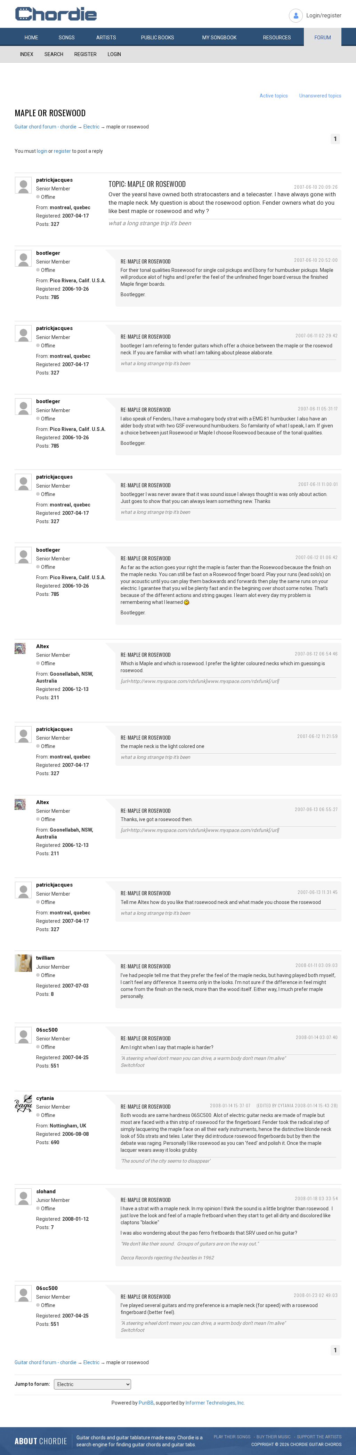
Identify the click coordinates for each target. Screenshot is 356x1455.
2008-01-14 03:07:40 (317, 1037)
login (42, 151)
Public (157, 37)
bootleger (48, 253)
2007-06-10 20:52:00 (316, 260)
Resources (277, 37)
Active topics (274, 96)
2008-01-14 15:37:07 (230, 1105)
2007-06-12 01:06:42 (317, 557)
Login (114, 54)
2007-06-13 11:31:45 (318, 892)
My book (219, 37)
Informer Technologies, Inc (215, 1403)
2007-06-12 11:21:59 (317, 736)
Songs (67, 37)
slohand (46, 1191)
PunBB (146, 1403)
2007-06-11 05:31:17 (318, 408)
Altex (42, 646)
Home (31, 37)
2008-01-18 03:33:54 (316, 1198)
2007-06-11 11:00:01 (318, 484)
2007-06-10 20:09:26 (316, 187)
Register (85, 54)
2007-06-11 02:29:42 (317, 335)
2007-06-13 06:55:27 (316, 809)
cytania (45, 1098)
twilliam (45, 958)
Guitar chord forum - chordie (45, 126)
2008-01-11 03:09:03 (317, 965)
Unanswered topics (320, 96)
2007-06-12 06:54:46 (316, 653)
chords (333, 1444)
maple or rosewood (50, 112)
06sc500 (47, 1030)
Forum (323, 37)
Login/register (323, 15)
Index (26, 54)
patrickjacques (54, 180)
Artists (106, 37)
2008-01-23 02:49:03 (316, 1295)
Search (53, 54)
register (62, 151)
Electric (91, 126)
